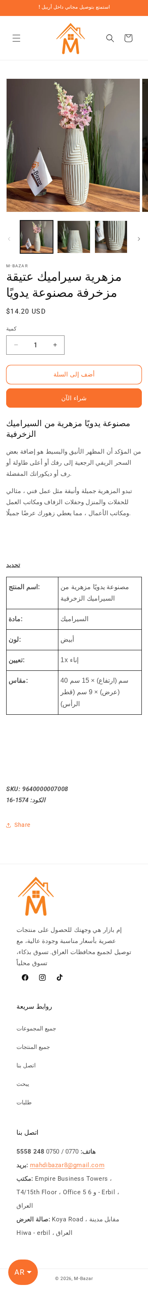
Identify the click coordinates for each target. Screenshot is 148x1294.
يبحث (22, 1084)
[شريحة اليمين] (139, 239)
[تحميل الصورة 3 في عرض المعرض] (111, 236)
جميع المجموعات (36, 1028)
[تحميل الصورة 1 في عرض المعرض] (36, 236)
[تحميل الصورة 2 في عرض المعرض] (73, 236)
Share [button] (22, 824)
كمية (11, 329)
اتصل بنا (26, 1065)
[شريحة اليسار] (9, 239)
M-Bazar (83, 1278)
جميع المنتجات (33, 1047)
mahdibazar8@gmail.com (67, 1165)
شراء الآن (74, 398)
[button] (16, 38)
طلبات (24, 1102)
